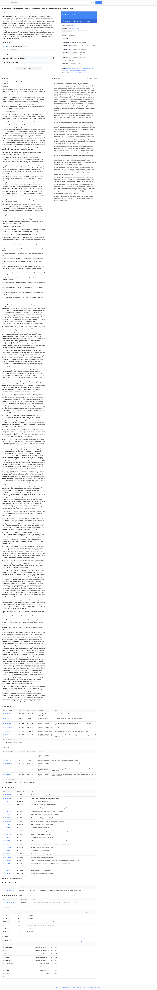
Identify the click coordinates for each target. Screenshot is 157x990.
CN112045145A (7, 763)
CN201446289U (7, 867)
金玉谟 (69, 28)
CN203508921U (7, 723)
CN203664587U (7, 727)
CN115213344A (7, 774)
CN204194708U (7, 731)
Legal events (85, 68)
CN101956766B (7, 798)
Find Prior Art (79, 21)
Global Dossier (80, 72)
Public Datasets (77, 987)
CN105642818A (7, 735)
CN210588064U (7, 854)
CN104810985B (7, 844)
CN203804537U (7, 814)
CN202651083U (7, 850)
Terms (84, 987)
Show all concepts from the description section (15, 977)
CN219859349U (7, 873)
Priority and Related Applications (77, 70)
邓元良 (77, 28)
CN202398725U (7, 834)
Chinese (74, 25)
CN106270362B (7, 795)
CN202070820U (7, 863)
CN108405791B (7, 804)
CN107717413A (7, 831)
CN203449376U (7, 870)
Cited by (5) (78, 68)
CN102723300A (7, 847)
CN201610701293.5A (8, 890)
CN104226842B (7, 821)
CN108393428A (7, 760)
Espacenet (73, 72)
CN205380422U (7, 837)
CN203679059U (7, 817)
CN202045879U (7, 827)
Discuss (86, 72)
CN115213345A (7, 769)
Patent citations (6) (70, 68)
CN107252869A (7, 755)
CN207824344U (7, 860)
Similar (89, 21)
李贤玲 (73, 28)
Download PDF (69, 21)
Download (85, 941)
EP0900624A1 (6, 718)
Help (99, 987)
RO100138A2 (6, 714)
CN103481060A (7, 808)
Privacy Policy (92, 987)
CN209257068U (7, 824)
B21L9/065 (8, 46)
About (58, 987)
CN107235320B (7, 801)
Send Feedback (66, 987)
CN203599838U (7, 840)
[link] (15, 46)
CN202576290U (7, 857)
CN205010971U (7, 811)
